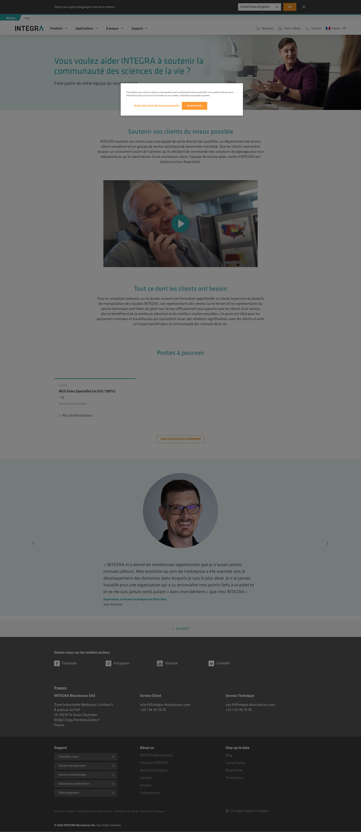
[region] (182, 99)
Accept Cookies (194, 105)
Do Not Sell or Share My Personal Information (157, 105)
